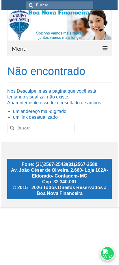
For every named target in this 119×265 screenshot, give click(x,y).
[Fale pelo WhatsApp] (107, 253)
